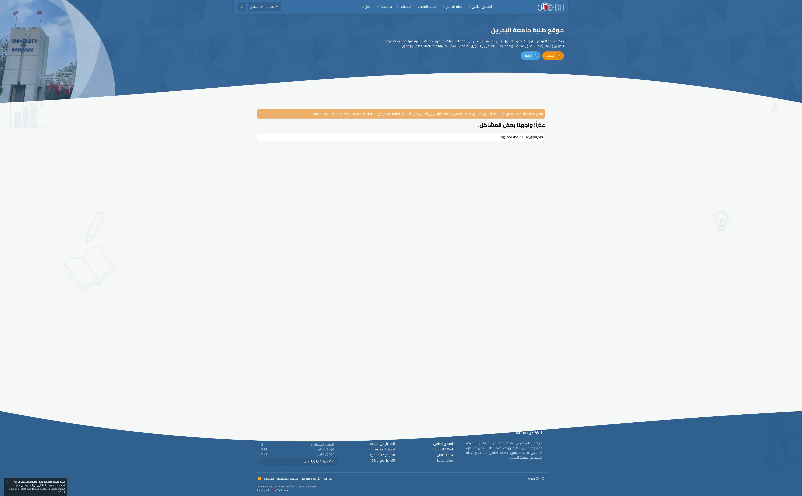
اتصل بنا (366, 7)
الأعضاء (406, 7)
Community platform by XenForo (287, 486)
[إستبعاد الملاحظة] (261, 113)
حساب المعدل (427, 7)
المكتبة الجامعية (443, 449)
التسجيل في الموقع (382, 444)
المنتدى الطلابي (481, 7)
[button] (468, 7)
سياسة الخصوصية (287, 478)
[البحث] (242, 7)
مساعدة (269, 478)
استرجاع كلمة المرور (382, 455)
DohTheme (282, 490)
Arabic (532, 478)
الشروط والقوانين (311, 478)
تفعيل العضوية (385, 449)
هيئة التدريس (453, 7)
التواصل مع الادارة (383, 460)
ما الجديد (386, 7)
